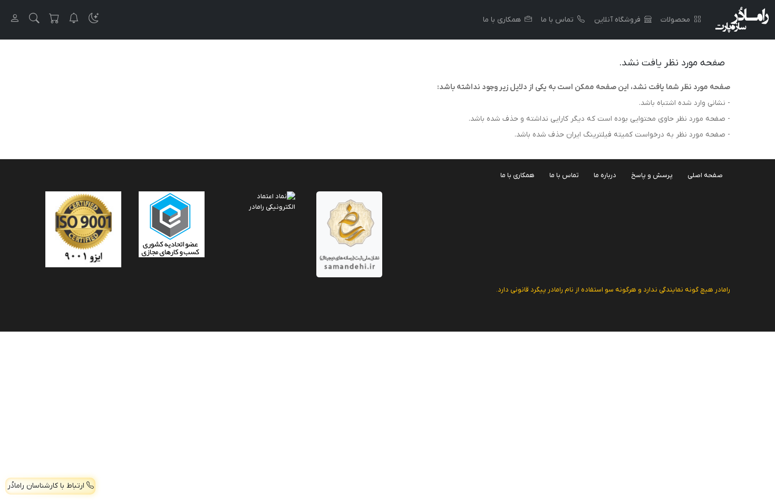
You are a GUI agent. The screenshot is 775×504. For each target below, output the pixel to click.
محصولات (675, 20)
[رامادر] (742, 20)
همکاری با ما (502, 20)
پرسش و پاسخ (652, 175)
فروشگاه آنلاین (617, 20)
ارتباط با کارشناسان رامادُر (46, 486)
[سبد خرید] (54, 19)
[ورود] (15, 19)
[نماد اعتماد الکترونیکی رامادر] (262, 201)
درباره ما (605, 175)
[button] (94, 19)
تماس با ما (557, 20)
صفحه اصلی (705, 175)
